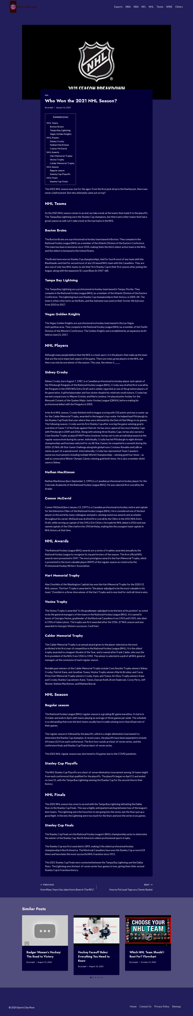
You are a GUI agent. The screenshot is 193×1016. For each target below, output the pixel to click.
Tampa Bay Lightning (60, 130)
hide (66, 117)
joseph (50, 107)
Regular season (57, 170)
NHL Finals (52, 177)
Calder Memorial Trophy (62, 163)
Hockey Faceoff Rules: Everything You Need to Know (94, 956)
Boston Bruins (57, 126)
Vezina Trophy (57, 159)
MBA (128, 6)
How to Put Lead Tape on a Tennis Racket (131, 887)
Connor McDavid (58, 148)
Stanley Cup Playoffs (60, 174)
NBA (136, 6)
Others (179, 6)
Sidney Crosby (57, 141)
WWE (169, 6)
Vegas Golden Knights (60, 134)
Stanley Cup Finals (59, 181)
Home (133, 1006)
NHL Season (52, 166)
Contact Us (145, 1006)
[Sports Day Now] (23, 7)
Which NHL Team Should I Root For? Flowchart (147, 954)
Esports (118, 6)
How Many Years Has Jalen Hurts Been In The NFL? (67, 887)
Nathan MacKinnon (59, 144)
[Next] (166, 945)
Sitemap (176, 1006)
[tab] (91, 977)
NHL (151, 6)
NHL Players (52, 137)
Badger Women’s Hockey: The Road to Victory (44, 954)
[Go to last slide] (26, 945)
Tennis (159, 6)
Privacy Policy (161, 1006)
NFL (144, 6)
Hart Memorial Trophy (61, 155)
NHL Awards (52, 152)
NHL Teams (52, 123)
